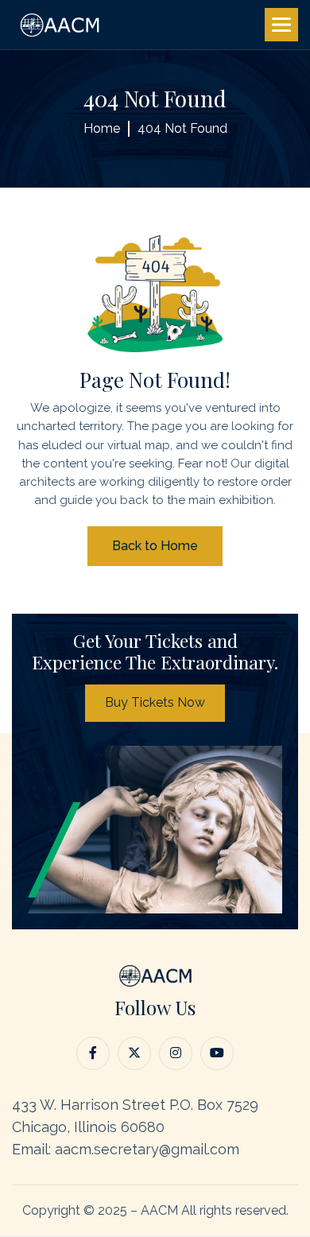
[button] (281, 25)
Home (101, 128)
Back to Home (155, 545)
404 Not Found (182, 128)
